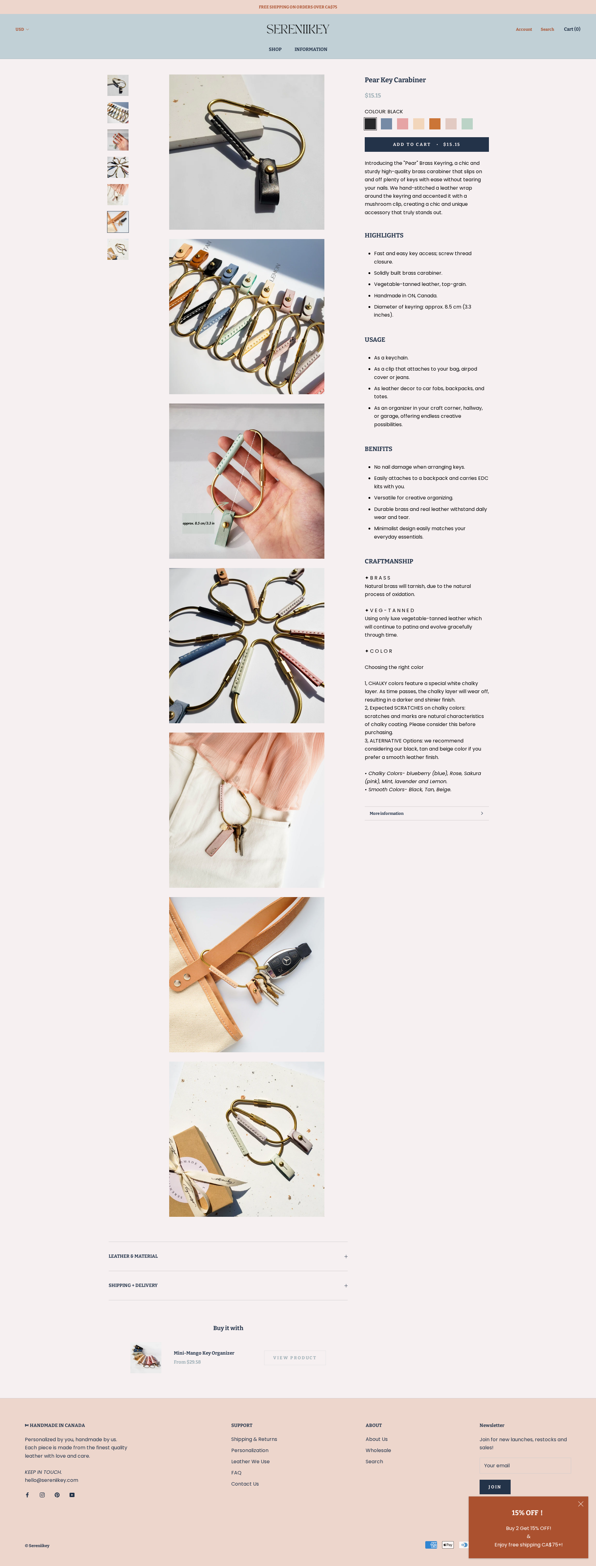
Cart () (572, 29)
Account (524, 29)
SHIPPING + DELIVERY (133, 1285)
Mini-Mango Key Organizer (204, 1353)
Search (547, 29)
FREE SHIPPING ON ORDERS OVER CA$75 (298, 7)
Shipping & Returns (254, 1439)
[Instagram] (42, 1495)
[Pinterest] (57, 1495)
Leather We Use (250, 1461)
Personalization (250, 1450)
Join (495, 1487)
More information (387, 813)
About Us (377, 1439)
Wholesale (378, 1450)
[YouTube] (72, 1495)
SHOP (275, 49)
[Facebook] (27, 1495)
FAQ (236, 1472)
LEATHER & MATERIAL (133, 1256)
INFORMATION (311, 49)
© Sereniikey (37, 1545)
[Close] (581, 1504)
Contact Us (245, 1483)
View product (295, 1358)
